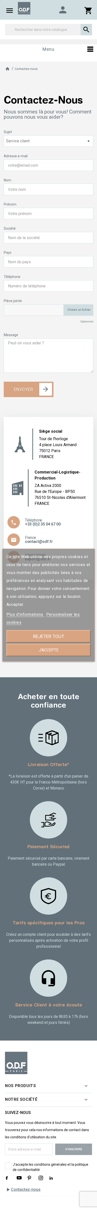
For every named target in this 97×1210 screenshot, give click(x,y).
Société (10, 228)
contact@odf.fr (39, 542)
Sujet (8, 132)
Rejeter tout (48, 636)
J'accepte (48, 649)
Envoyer (23, 389)
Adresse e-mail (16, 156)
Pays (7, 253)
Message (11, 335)
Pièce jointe (13, 301)
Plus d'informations (25, 614)
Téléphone (12, 277)
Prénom (10, 204)
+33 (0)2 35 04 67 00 (43, 524)
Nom (7, 180)
